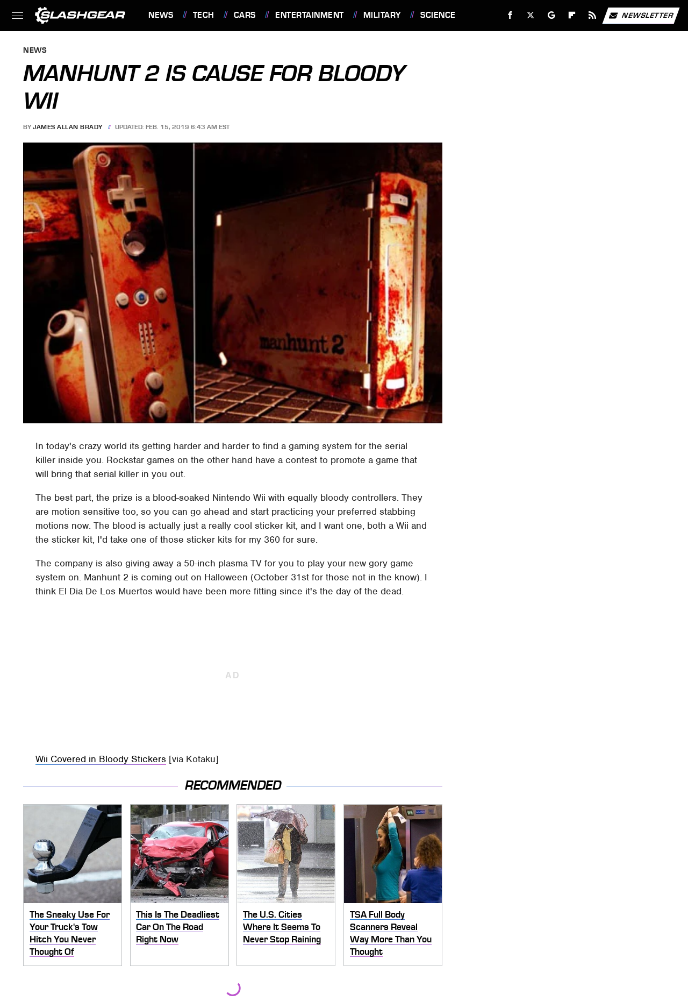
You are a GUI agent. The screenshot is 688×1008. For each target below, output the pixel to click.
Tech (203, 15)
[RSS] (592, 15)
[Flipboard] (572, 15)
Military (382, 15)
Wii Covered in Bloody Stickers (100, 759)
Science (437, 15)
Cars (245, 15)
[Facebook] (510, 15)
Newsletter (648, 15)
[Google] (551, 15)
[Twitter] (531, 15)
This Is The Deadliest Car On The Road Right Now (177, 926)
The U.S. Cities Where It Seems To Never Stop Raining (282, 926)
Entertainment (309, 15)
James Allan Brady (68, 127)
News (160, 15)
